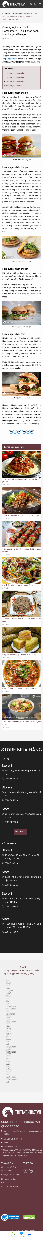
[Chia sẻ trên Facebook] (15, 432)
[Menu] (39, 4)
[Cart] (35, 4)
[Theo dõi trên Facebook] (25, 1171)
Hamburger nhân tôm (13, 85)
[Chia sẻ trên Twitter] (19, 432)
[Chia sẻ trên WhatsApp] (11, 432)
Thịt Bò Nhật (11, 59)
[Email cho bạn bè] (24, 432)
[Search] (31, 4)
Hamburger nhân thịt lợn (14, 81)
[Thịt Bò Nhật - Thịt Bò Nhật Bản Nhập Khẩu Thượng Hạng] (14, 4)
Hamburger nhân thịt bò (14, 73)
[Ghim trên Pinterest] (28, 432)
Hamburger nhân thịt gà (14, 77)
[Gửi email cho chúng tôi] (31, 1171)
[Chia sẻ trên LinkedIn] (32, 432)
